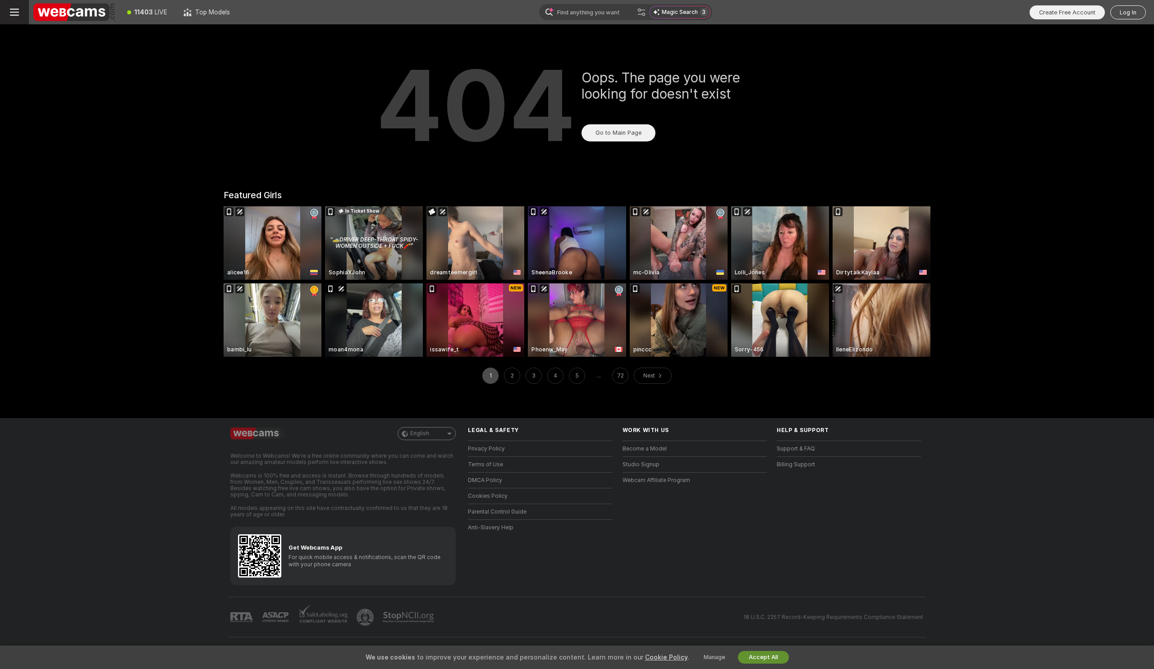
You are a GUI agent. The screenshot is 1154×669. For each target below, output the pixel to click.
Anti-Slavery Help (490, 527)
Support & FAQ (796, 449)
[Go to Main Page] (74, 12)
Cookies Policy (488, 496)
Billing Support (796, 464)
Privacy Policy (486, 449)
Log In (1128, 12)
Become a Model (645, 449)
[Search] (641, 12)
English (419, 433)
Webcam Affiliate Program (656, 480)
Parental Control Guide (497, 512)
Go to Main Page (618, 132)
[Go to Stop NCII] (409, 617)
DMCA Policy (485, 480)
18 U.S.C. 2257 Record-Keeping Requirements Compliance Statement (833, 617)
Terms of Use (485, 464)
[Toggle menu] (14, 12)
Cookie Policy (666, 657)
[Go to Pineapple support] (366, 617)
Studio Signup (641, 464)
